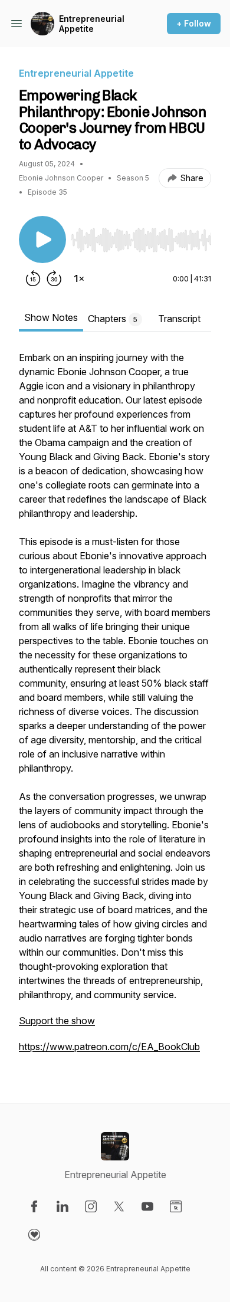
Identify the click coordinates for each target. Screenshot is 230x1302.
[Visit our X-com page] (119, 1206)
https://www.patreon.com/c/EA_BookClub (109, 1046)
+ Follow (193, 23)
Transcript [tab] (179, 318)
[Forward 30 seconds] (54, 278)
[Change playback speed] (79, 278)
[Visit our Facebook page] (34, 1206)
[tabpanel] (115, 707)
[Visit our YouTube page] (147, 1206)
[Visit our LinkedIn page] (62, 1206)
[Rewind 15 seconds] (33, 278)
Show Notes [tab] (51, 317)
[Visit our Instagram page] (91, 1206)
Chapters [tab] (112, 318)
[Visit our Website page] (176, 1206)
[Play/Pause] (42, 239)
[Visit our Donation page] (34, 1235)
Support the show (57, 1020)
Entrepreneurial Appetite (91, 24)
